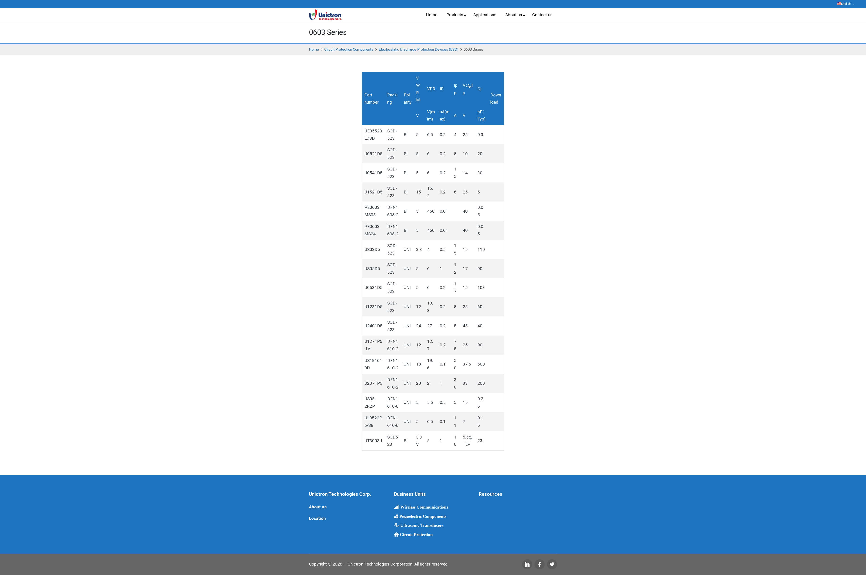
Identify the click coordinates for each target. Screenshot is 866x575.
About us (318, 507)
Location (317, 518)
